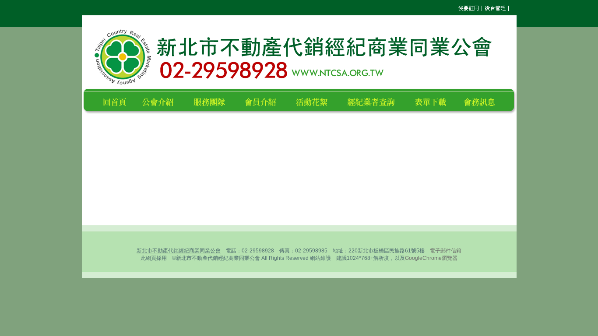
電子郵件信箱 (445, 251)
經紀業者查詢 (375, 101)
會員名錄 (264, 101)
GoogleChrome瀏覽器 (431, 258)
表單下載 (433, 101)
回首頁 (116, 101)
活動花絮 (315, 101)
